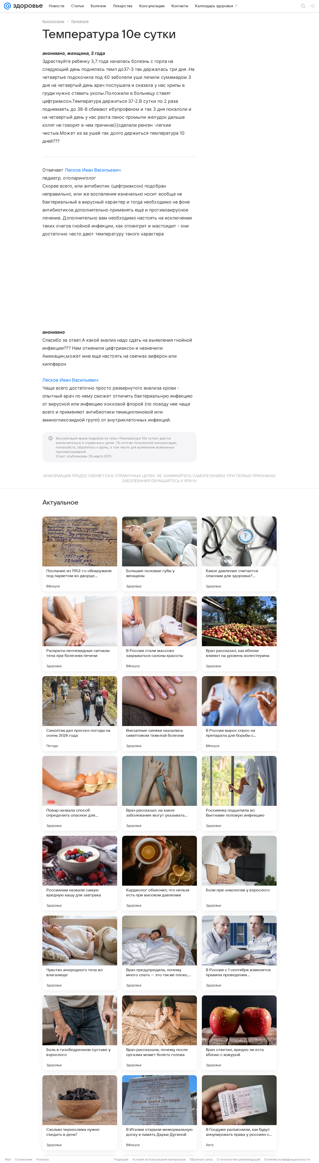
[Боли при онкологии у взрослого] (239, 873)
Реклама (42, 1159)
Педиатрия (79, 21)
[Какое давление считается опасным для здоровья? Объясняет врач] (239, 554)
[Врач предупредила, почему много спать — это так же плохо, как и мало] (159, 953)
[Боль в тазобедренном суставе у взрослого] (79, 1032)
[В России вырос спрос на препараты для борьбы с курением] (239, 713)
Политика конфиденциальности (287, 1159)
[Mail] (7, 6)
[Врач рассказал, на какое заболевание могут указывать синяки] (159, 793)
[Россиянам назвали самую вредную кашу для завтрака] (79, 873)
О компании (23, 1159)
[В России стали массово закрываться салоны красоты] (159, 633)
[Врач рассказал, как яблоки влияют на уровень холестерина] (239, 633)
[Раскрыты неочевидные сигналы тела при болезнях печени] (79, 633)
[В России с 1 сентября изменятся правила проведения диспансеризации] (239, 953)
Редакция (121, 1159)
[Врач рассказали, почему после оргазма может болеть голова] (159, 1032)
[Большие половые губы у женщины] (159, 554)
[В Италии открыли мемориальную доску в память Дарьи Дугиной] (159, 1112)
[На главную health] (27, 6)
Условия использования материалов (159, 1159)
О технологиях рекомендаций (238, 1159)
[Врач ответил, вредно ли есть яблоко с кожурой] (239, 1032)
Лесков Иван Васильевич (93, 170)
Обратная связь (201, 1159)
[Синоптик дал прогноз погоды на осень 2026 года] (79, 713)
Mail (8, 1159)
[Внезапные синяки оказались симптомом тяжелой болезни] (159, 713)
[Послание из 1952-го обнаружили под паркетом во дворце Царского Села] (79, 554)
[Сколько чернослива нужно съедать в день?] (79, 1112)
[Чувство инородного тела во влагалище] (79, 953)
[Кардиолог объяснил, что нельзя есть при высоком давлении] (159, 873)
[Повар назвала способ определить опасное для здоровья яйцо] (79, 793)
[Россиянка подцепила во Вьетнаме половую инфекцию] (239, 793)
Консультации (53, 21)
